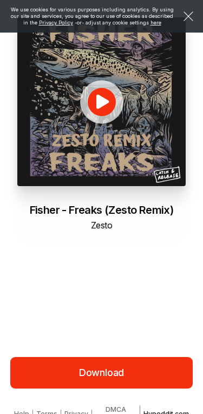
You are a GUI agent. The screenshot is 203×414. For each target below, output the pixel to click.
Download (102, 372)
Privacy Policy (56, 23)
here (155, 23)
